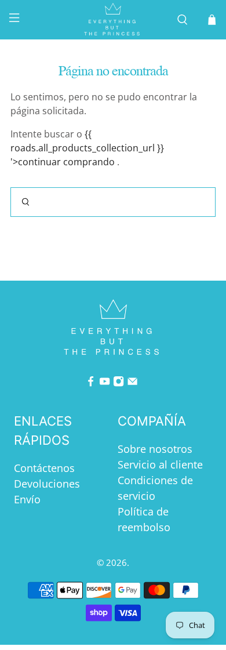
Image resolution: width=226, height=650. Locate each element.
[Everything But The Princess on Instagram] (118, 383)
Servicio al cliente (160, 464)
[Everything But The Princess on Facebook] (90, 383)
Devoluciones (47, 484)
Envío (27, 499)
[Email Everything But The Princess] (132, 383)
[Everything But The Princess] (113, 20)
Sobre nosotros (155, 449)
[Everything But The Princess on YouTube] (104, 383)
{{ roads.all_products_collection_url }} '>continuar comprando (87, 148)
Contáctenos (44, 468)
